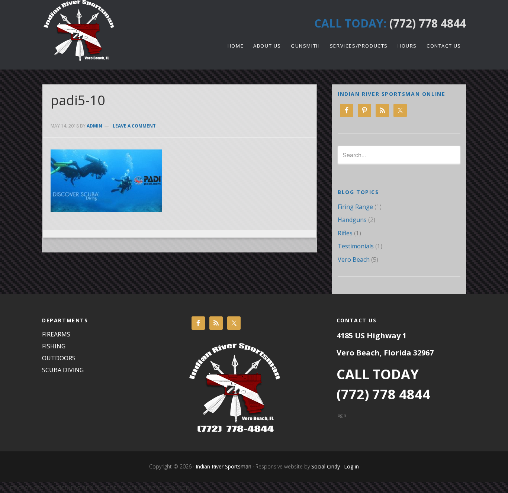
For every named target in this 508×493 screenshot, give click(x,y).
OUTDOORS (58, 358)
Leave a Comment (134, 126)
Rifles (345, 233)
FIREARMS (56, 334)
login (341, 415)
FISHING (53, 346)
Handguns (352, 220)
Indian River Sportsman (109, 30)
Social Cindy (325, 466)
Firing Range (355, 207)
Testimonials (356, 246)
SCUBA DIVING (63, 370)
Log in (351, 466)
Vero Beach (354, 259)
